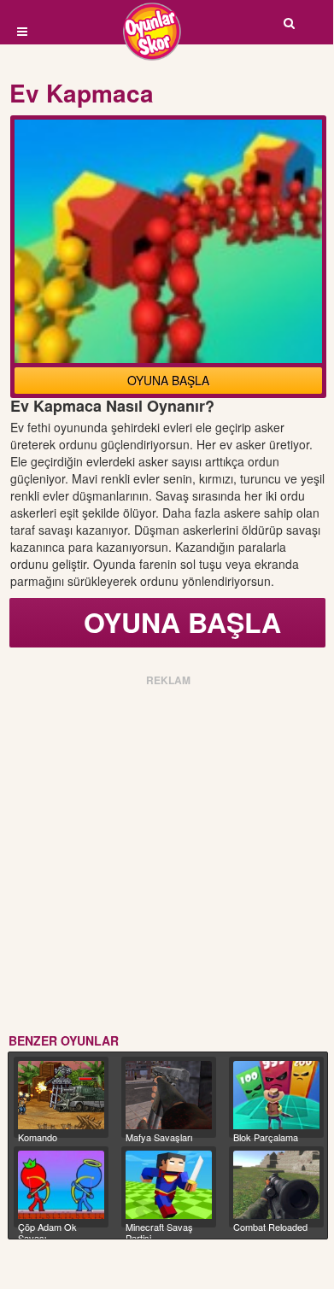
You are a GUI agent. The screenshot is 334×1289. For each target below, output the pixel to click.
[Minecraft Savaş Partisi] (169, 1185)
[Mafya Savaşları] (169, 1095)
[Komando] (61, 1095)
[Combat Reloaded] (276, 1185)
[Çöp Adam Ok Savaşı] (61, 1185)
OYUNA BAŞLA (168, 380)
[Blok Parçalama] (276, 1095)
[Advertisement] (166, 856)
